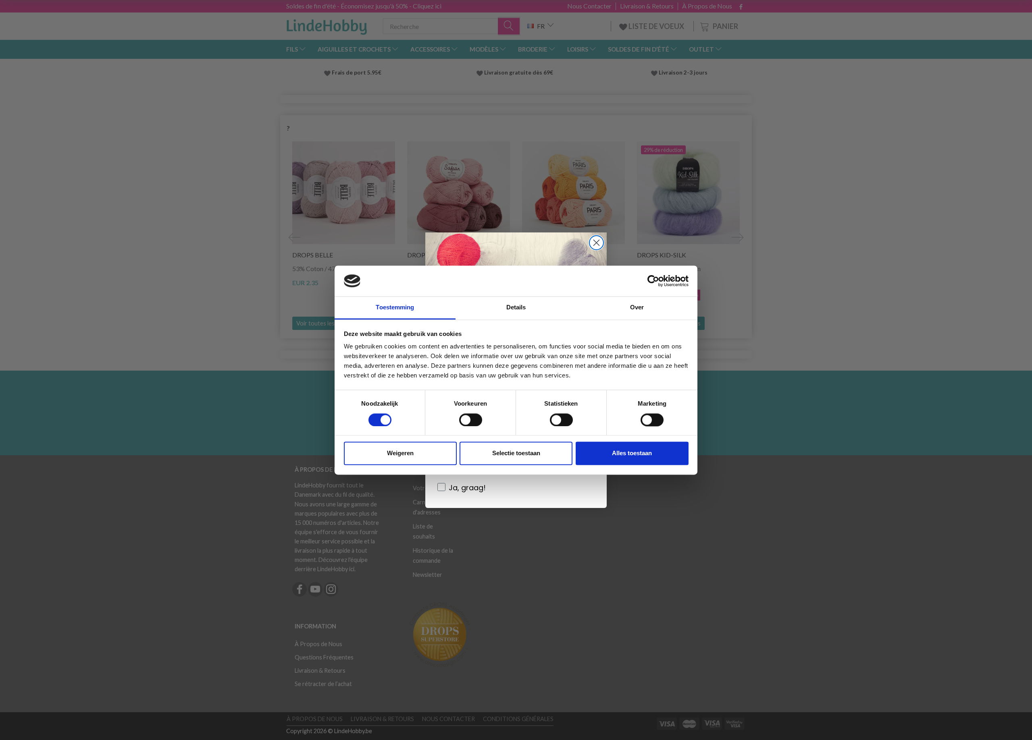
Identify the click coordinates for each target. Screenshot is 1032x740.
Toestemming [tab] (395, 307)
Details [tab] (516, 307)
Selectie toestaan (516, 453)
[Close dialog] (596, 243)
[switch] (470, 419)
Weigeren (400, 453)
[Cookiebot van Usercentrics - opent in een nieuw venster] (653, 281)
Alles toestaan (632, 453)
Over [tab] (637, 307)
